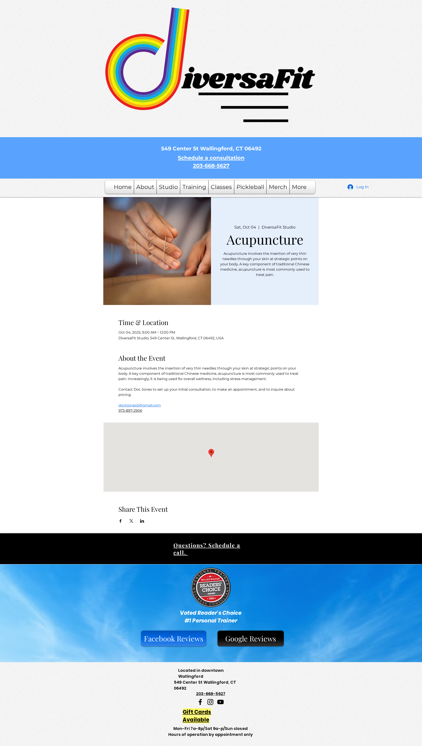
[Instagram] (210, 702)
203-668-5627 (211, 165)
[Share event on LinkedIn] (142, 521)
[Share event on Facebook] (120, 521)
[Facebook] (200, 702)
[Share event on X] (131, 521)
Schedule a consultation (211, 158)
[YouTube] (220, 702)
